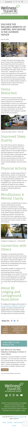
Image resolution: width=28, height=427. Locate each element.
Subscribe (5, 370)
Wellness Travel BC (18, 417)
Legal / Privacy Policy (20, 422)
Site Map (9, 422)
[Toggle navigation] (25, 17)
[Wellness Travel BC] (10, 9)
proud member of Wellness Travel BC (13, 306)
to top (14, 425)
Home (4, 422)
